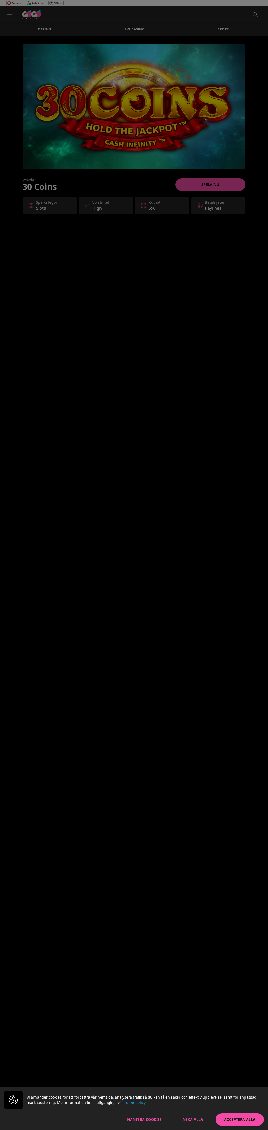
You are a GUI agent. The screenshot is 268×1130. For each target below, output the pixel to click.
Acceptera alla (239, 1119)
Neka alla (193, 1119)
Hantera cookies (144, 1119)
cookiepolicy (135, 1102)
